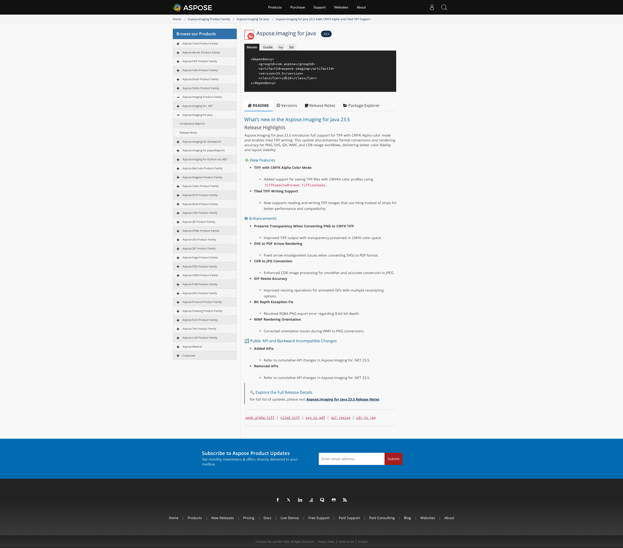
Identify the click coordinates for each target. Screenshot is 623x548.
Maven (252, 47)
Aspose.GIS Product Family (199, 239)
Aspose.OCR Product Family (200, 195)
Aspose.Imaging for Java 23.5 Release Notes (342, 399)
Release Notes (188, 132)
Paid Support (349, 517)
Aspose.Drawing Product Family (202, 311)
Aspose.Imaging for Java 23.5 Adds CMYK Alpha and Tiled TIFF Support (323, 19)
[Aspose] (193, 7)
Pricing (248, 517)
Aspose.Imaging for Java (253, 19)
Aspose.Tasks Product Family (201, 186)
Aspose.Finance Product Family (202, 302)
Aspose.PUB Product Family (200, 284)
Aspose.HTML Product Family (201, 230)
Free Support (319, 517)
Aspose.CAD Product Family (200, 212)
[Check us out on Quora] (323, 500)
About (361, 7)
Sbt (291, 47)
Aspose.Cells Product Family (200, 70)
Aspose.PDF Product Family (200, 61)
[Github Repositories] (334, 500)
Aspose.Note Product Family (200, 204)
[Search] (444, 7)
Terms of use (346, 541)
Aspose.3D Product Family (199, 221)
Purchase (297, 7)
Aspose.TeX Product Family (199, 328)
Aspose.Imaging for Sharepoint (202, 141)
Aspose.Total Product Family (200, 43)
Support (319, 7)
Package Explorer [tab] (363, 105)
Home (177, 19)
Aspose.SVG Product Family (200, 293)
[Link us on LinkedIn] (300, 500)
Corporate (189, 355)
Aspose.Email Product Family (201, 79)
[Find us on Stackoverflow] (311, 500)
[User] (432, 7)
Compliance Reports (192, 123)
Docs (267, 517)
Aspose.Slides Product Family (201, 88)
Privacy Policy (326, 541)
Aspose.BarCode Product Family (203, 168)
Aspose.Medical (192, 346)
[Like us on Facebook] (278, 500)
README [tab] (260, 105)
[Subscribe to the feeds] (345, 500)
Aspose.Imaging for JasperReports (204, 150)
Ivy (281, 47)
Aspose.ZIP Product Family (199, 248)
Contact (362, 541)
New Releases (222, 517)
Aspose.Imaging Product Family (209, 19)
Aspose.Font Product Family (200, 320)
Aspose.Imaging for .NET (198, 106)
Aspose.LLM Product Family (200, 337)
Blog (407, 517)
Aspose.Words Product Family (201, 52)
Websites (341, 7)
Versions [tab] (288, 105)
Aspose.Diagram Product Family (202, 177)
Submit (393, 458)
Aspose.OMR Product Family (200, 275)
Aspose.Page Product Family (200, 257)
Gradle (268, 47)
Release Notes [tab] (321, 105)
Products (275, 7)
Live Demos (290, 517)
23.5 (326, 34)
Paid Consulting (382, 517)
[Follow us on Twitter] (289, 500)
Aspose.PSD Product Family (200, 266)
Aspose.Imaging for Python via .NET (205, 159)
